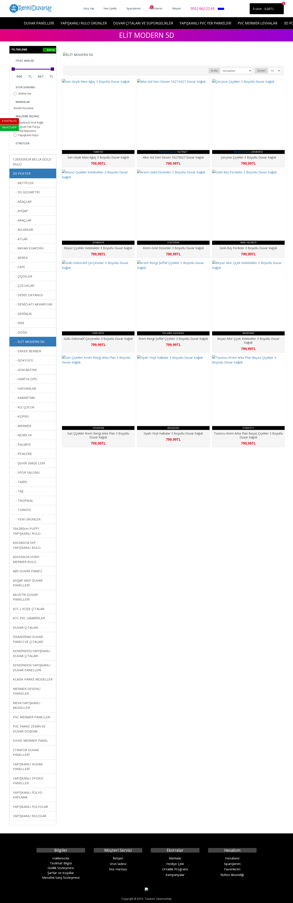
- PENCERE (22, 454)
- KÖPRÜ (21, 416)
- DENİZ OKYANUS (28, 295)
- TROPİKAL (23, 500)
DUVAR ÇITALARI (25, 627)
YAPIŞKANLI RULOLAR (29, 816)
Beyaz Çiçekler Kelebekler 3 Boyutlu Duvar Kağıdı (98, 248)
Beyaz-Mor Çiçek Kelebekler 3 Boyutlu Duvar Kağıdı (248, 341)
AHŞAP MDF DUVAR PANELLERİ (27, 582)
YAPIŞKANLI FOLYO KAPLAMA (27, 794)
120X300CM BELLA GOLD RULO (32, 161)
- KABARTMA (24, 397)
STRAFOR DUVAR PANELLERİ (26, 752)
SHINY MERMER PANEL (30, 740)
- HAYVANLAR (24, 388)
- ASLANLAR (23, 229)
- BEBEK (20, 257)
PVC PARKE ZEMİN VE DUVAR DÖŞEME (29, 728)
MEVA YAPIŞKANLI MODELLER (26, 705)
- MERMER (22, 426)
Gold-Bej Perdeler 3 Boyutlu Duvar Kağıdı (248, 248)
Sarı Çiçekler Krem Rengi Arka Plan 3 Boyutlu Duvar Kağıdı (98, 435)
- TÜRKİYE (22, 510)
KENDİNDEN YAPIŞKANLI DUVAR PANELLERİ (31, 667)
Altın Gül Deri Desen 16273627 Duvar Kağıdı (173, 157)
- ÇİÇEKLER (22, 276)
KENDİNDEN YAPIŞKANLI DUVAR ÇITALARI (31, 653)
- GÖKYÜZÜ (23, 360)
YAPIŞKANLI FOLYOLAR (30, 806)
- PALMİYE (22, 444)
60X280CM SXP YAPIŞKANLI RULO (27, 545)
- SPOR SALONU (26, 472)
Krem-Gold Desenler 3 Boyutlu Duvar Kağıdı (173, 248)
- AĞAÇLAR (22, 201)
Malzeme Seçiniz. (28, 116)
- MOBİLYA (22, 435)
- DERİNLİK (22, 313)
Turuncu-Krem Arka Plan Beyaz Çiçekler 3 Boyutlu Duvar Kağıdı (248, 435)
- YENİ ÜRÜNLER (27, 519)
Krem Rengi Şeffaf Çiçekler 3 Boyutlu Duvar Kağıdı (173, 339)
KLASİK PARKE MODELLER (33, 679)
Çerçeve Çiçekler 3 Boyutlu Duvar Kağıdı (248, 157)
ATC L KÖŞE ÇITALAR (28, 609)
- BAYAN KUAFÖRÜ (28, 248)
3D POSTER (22, 173)
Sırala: (214, 70)
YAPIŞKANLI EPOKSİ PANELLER (28, 780)
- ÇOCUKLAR (23, 285)
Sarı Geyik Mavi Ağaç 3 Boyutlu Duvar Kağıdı (98, 157)
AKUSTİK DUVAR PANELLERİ (25, 597)
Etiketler (22, 143)
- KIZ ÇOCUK (24, 407)
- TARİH (20, 482)
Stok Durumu (25, 87)
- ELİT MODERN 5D (28, 341)
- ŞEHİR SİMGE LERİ (29, 463)
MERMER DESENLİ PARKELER (26, 691)
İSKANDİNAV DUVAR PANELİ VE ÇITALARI (28, 639)
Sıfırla (51, 49)
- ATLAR (20, 239)
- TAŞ (18, 491)
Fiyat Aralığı (25, 61)
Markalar (23, 102)
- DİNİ (18, 323)
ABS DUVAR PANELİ (27, 571)
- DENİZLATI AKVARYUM (32, 304)
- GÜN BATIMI (25, 370)
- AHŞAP (20, 211)
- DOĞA (20, 332)
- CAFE (19, 267)
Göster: (261, 70)
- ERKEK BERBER (27, 351)
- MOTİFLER (23, 183)
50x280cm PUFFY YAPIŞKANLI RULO (27, 530)
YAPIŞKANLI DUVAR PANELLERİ (27, 766)
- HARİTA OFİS (25, 379)
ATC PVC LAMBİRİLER (29, 618)
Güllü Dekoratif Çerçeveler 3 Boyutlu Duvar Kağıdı (98, 339)
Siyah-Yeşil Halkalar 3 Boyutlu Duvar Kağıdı (173, 433)
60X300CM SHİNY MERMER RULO (26, 559)
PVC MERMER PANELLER (31, 717)
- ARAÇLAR (22, 220)
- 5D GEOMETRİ (26, 192)
